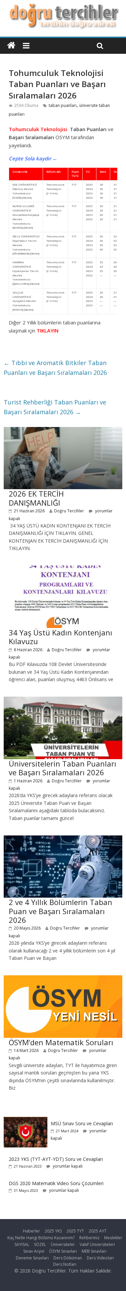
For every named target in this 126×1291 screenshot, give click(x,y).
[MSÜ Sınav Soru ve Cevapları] (25, 1120)
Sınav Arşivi (33, 1251)
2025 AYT (98, 1231)
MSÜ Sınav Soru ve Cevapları (82, 1123)
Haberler (31, 1231)
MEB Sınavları (94, 1251)
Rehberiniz (89, 1238)
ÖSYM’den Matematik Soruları (61, 1042)
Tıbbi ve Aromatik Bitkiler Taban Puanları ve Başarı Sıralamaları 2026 (55, 368)
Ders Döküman (67, 1258)
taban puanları (63, 105)
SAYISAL (21, 1244)
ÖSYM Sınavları (63, 1251)
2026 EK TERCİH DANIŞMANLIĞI (36, 497)
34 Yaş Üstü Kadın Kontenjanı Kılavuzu (60, 636)
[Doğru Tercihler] (63, 7)
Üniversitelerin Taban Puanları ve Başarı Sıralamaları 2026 (62, 767)
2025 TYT (75, 1231)
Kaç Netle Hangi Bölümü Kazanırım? (41, 1238)
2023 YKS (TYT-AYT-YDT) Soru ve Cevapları (56, 1159)
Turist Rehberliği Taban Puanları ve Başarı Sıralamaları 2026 (55, 407)
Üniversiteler (63, 1244)
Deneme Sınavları (32, 1258)
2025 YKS (53, 1231)
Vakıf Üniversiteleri (97, 1244)
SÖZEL (40, 1244)
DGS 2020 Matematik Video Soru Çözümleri (56, 1183)
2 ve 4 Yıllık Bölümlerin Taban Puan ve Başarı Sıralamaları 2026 (60, 911)
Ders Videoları (100, 1258)
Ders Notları (64, 1264)
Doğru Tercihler (69, 511)
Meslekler (113, 1238)
